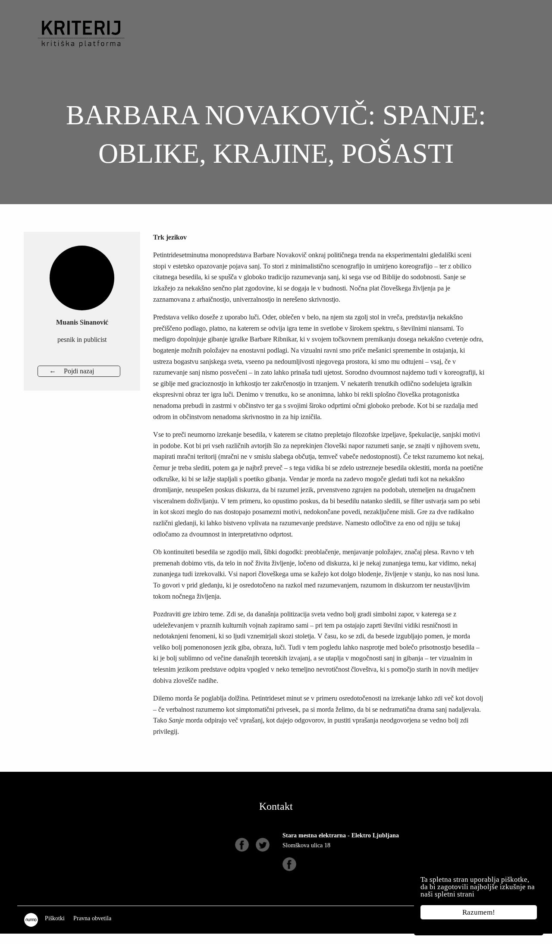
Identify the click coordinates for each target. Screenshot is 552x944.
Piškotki (55, 918)
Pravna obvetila (92, 918)
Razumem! (478, 912)
